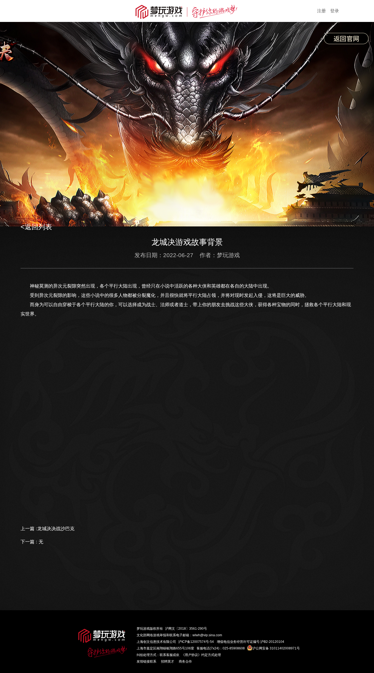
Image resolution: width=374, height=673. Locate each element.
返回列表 (38, 227)
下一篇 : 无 (32, 541)
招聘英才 (167, 661)
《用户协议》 (191, 655)
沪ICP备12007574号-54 (196, 642)
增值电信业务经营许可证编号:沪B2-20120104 (250, 642)
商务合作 (185, 661)
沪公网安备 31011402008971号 (276, 648)
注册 (321, 10)
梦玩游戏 (143, 629)
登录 (334, 10)
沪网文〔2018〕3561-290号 (186, 629)
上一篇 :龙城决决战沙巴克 (47, 528)
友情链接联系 (146, 661)
